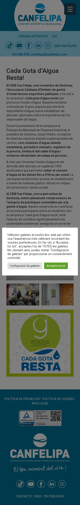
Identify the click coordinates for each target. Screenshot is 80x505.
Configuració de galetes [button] (24, 265)
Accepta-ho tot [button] (56, 265)
